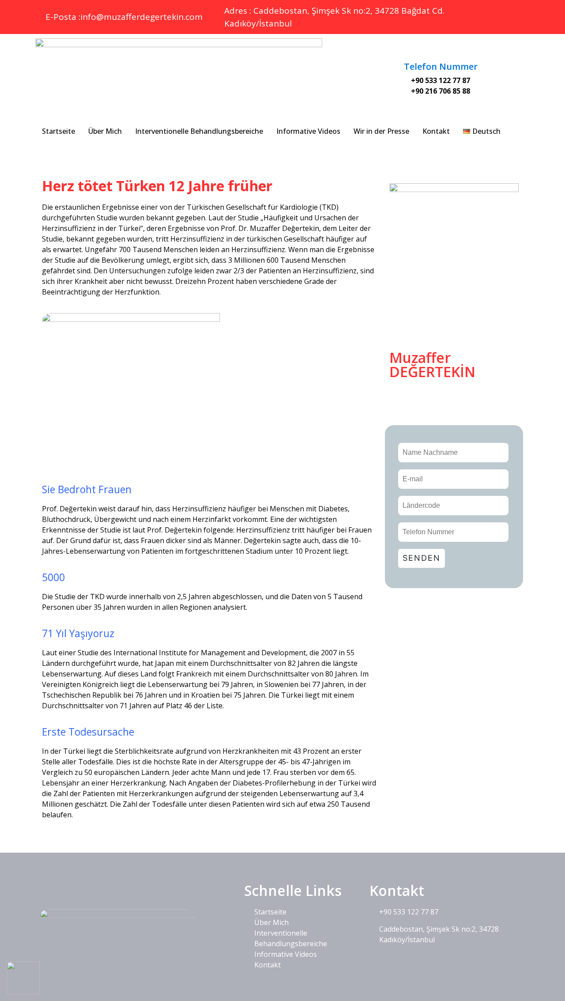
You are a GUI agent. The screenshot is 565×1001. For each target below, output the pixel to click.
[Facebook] (473, 13)
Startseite (58, 131)
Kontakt (436, 131)
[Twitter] (493, 13)
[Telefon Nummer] (440, 49)
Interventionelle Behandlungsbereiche (199, 131)
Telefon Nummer (441, 66)
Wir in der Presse (381, 131)
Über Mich (105, 131)
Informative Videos (308, 131)
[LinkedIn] (513, 13)
